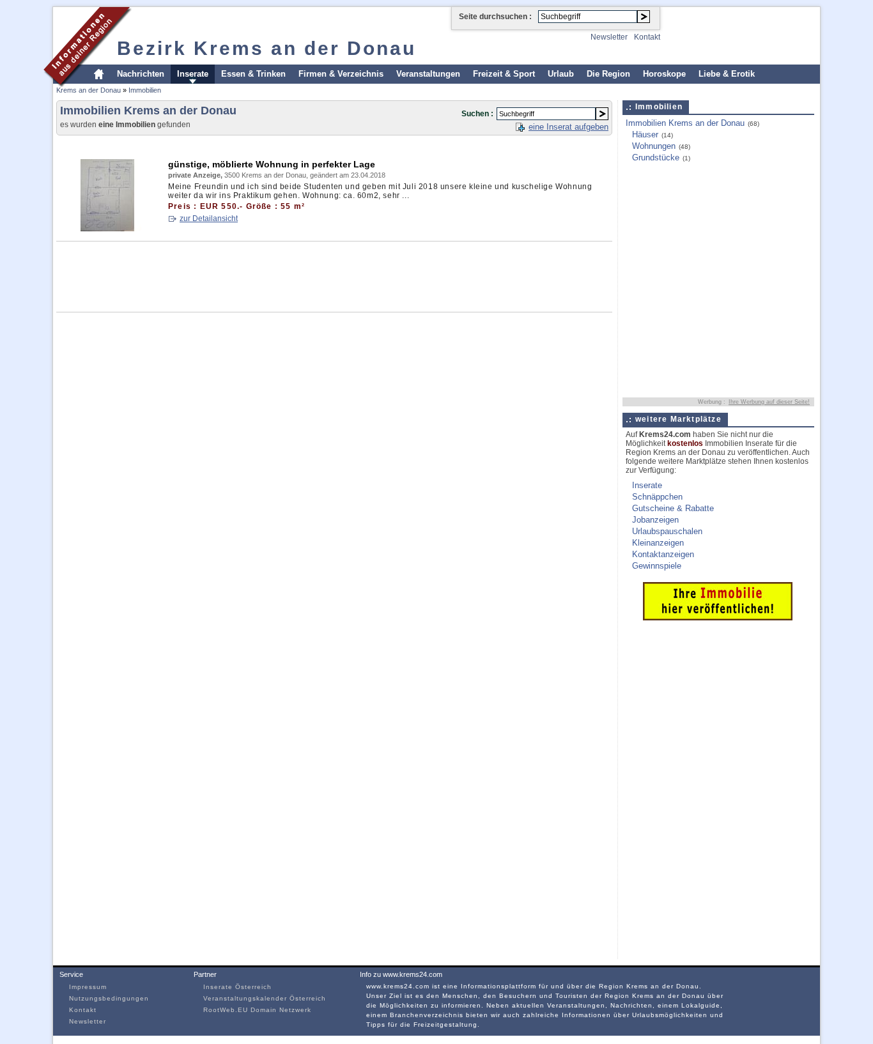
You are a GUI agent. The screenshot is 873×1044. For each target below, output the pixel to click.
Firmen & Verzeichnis (340, 74)
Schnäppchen (657, 497)
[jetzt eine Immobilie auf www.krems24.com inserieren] (717, 617)
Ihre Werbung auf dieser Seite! (769, 402)
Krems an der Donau (88, 90)
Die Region (608, 74)
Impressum (88, 986)
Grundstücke (655, 157)
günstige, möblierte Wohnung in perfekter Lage (271, 164)
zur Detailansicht (209, 218)
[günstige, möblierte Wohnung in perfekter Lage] (107, 228)
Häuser (645, 134)
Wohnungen (654, 146)
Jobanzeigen (655, 520)
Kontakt (647, 37)
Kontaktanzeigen (663, 554)
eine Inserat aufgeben (568, 127)
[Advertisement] (288, 145)
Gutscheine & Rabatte (673, 508)
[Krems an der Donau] (87, 85)
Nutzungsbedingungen (109, 998)
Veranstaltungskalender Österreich (264, 998)
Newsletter (609, 37)
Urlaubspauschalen (667, 531)
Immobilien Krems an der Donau (685, 123)
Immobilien (144, 90)
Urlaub (561, 74)
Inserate (192, 74)
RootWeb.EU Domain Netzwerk (257, 1009)
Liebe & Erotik (727, 74)
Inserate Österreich (237, 986)
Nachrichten (140, 74)
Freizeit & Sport (504, 74)
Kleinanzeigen (658, 543)
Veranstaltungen (428, 74)
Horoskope (664, 74)
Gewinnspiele (656, 566)
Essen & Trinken (253, 74)
